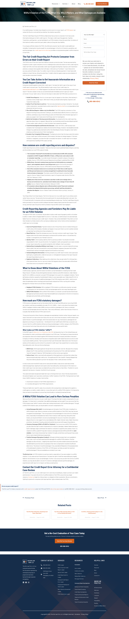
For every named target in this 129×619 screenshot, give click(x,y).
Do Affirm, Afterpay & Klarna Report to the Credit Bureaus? (92, 512)
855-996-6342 (95, 101)
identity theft (61, 106)
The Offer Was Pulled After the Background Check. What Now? (37, 512)
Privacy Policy (94, 78)
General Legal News (70, 16)
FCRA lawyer (69, 30)
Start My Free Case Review (64, 541)
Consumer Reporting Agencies (82, 583)
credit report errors (29, 489)
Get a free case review (57, 489)
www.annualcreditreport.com (31, 89)
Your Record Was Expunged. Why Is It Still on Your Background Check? (64, 512)
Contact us (31, 477)
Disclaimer (77, 614)
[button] (59, 4)
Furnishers (77, 564)
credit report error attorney (42, 50)
